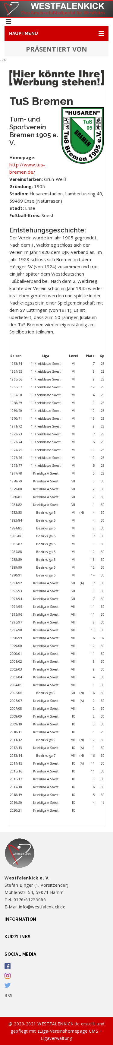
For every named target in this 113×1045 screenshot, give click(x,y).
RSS (9, 995)
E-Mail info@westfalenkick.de (35, 907)
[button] (56, 33)
